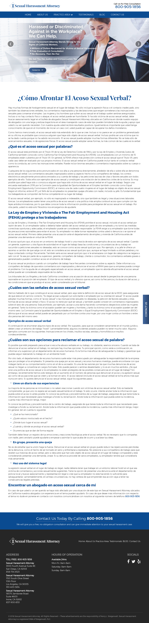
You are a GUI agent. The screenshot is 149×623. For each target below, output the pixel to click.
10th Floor (11, 581)
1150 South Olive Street (17, 578)
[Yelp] (139, 561)
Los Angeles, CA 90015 (17, 584)
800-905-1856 (128, 7)
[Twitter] (133, 561)
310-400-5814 (12, 587)
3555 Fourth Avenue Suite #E (20, 566)
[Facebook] (128, 561)
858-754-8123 (12, 572)
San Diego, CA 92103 (16, 569)
